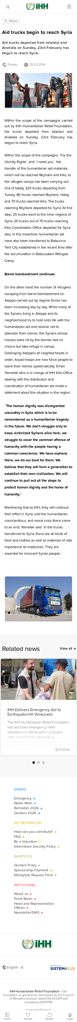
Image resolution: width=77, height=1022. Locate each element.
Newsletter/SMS (26, 912)
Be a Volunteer (25, 841)
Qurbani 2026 (25, 813)
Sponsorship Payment (31, 870)
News (13, 21)
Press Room (23, 899)
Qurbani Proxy (25, 865)
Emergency (23, 798)
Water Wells (23, 803)
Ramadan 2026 (26, 808)
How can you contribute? (33, 832)
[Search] (7, 6)
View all (66, 648)
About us (21, 894)
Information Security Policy (35, 846)
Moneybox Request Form (33, 875)
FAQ (17, 836)
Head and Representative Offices (34, 906)
